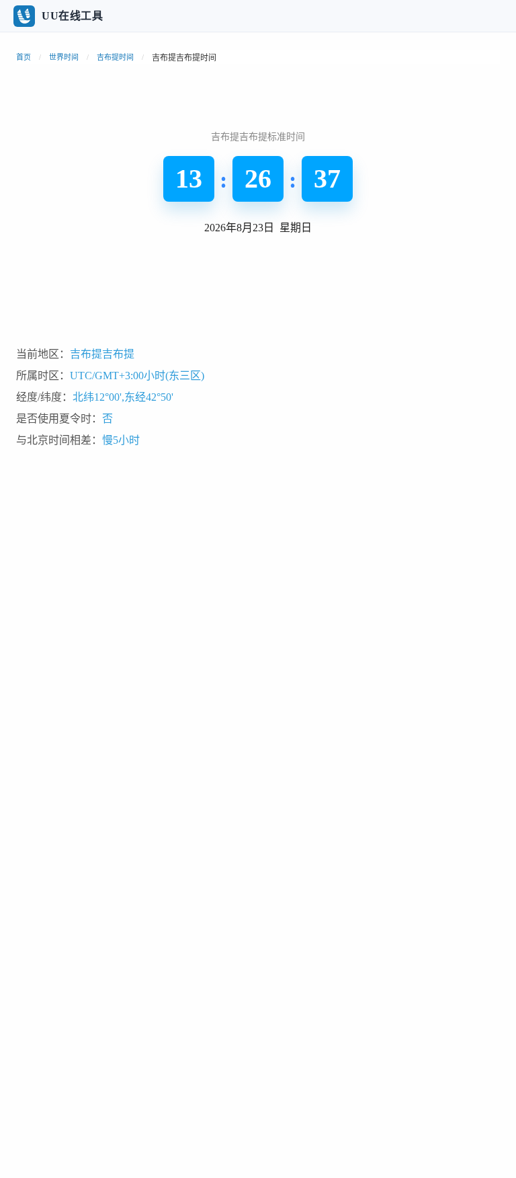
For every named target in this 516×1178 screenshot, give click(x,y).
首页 (23, 57)
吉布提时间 (115, 57)
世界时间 (64, 57)
